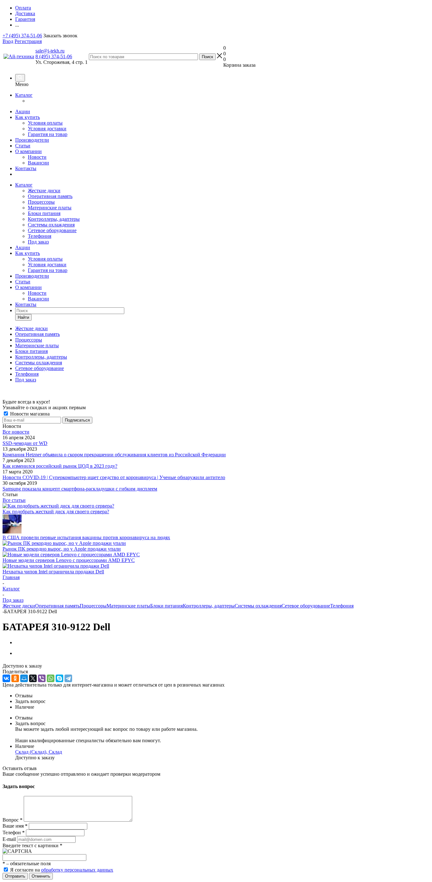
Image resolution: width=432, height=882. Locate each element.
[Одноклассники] (15, 678)
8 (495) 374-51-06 (53, 56)
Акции (22, 111)
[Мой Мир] (24, 678)
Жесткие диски (44, 190)
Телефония (39, 236)
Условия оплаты (45, 123)
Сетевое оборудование (52, 230)
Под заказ (38, 241)
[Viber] (42, 678)
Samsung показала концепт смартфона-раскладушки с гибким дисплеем (80, 488)
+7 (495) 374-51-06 (22, 35)
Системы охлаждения (51, 224)
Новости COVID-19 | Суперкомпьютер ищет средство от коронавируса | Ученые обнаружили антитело (114, 477)
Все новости (16, 432)
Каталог (24, 95)
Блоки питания (44, 213)
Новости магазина (29, 413)
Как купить (27, 117)
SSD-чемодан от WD (25, 443)
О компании (28, 151)
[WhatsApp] (50, 678)
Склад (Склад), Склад (38, 752)
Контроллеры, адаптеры (54, 219)
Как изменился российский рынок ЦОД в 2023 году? (60, 466)
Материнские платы (49, 207)
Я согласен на (61, 870)
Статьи (22, 145)
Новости (37, 157)
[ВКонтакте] (6, 678)
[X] (33, 678)
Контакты (25, 168)
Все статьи (14, 500)
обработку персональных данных (77, 870)
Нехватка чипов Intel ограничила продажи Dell (53, 571)
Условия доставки (47, 128)
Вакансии (38, 162)
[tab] (222, 696)
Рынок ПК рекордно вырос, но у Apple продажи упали (62, 549)
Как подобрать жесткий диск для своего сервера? (56, 511)
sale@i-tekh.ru (50, 50)
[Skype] (59, 678)
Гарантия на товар (47, 134)
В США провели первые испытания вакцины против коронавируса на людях (86, 537)
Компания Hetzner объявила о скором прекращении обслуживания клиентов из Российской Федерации (114, 454)
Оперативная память (50, 196)
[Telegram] (68, 678)
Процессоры (41, 202)
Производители (32, 140)
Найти (23, 317)
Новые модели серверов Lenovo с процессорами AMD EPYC (69, 560)
